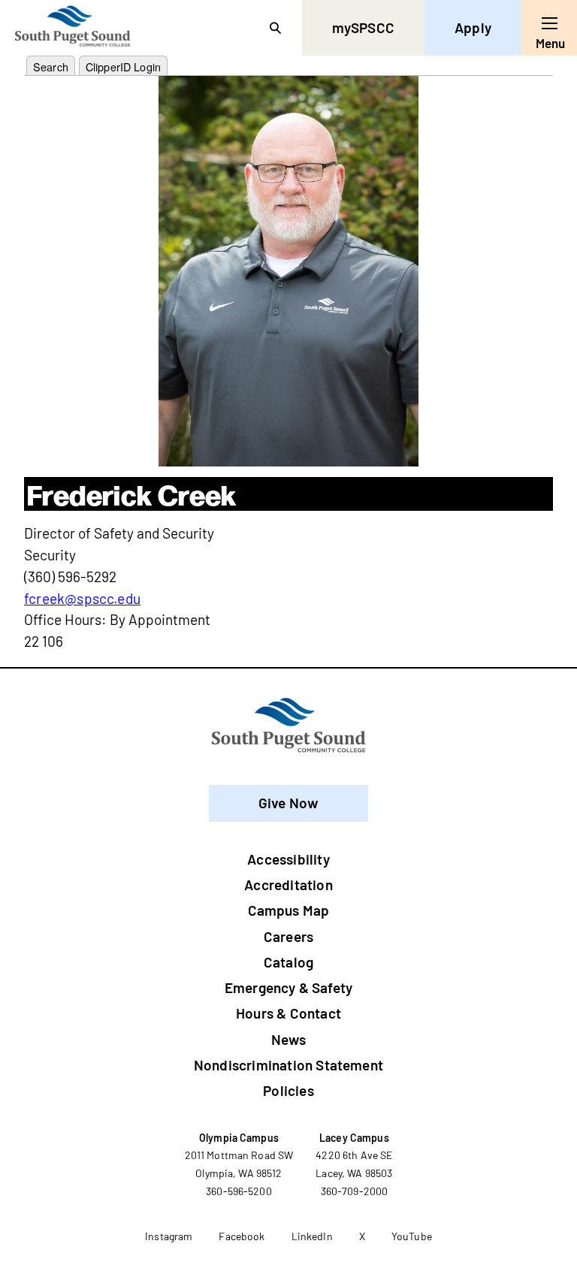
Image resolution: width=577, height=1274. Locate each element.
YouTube (411, 1236)
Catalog (288, 962)
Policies (288, 1090)
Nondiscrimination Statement (288, 1064)
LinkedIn (312, 1236)
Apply (473, 27)
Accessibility (288, 859)
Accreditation (288, 884)
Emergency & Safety (288, 987)
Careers (288, 936)
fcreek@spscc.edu (82, 598)
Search (50, 66)
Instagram (168, 1236)
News (288, 1039)
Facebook (241, 1236)
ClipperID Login (123, 66)
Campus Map (289, 910)
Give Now (288, 802)
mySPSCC (363, 27)
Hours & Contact (288, 1013)
